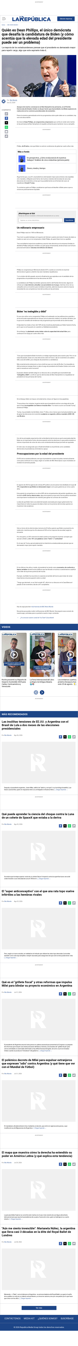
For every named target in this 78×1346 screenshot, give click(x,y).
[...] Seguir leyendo (60, 789)
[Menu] (4, 19)
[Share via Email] (6, 131)
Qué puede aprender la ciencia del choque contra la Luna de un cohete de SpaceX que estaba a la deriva (38, 815)
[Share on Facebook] (6, 118)
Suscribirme (69, 220)
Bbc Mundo (13, 100)
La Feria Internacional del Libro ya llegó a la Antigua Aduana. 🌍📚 (42, 682)
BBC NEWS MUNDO (12, 25)
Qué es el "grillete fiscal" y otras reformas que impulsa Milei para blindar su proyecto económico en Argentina (37, 983)
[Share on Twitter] (6, 122)
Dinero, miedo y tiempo (36, 168)
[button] (66, 18)
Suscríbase (67, 1318)
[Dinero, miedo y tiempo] (22, 168)
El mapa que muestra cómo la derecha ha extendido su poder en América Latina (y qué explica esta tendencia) (37, 1154)
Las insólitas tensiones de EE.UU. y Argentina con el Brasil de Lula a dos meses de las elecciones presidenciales (35, 725)
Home (3, 25)
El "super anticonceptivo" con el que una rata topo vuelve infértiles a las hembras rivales (38, 893)
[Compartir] (6, 136)
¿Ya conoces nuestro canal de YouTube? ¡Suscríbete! (37, 617)
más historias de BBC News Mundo (42, 607)
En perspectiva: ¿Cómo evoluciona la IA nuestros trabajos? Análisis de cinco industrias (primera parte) (48, 159)
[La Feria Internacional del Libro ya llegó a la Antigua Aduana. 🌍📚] (42, 655)
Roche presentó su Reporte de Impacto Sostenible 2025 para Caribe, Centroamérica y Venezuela (14, 683)
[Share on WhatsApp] (6, 127)
